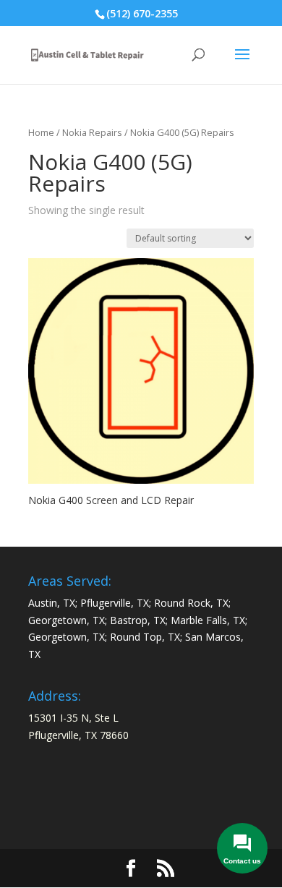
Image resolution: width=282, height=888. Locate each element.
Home (41, 132)
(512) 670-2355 (142, 13)
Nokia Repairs (92, 132)
